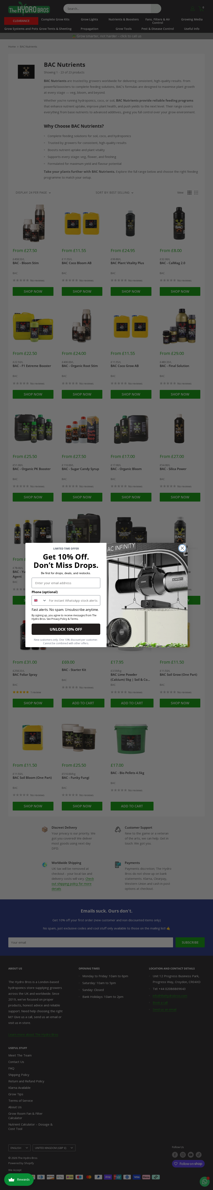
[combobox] (39, 600)
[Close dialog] (182, 548)
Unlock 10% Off (66, 629)
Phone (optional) (45, 592)
